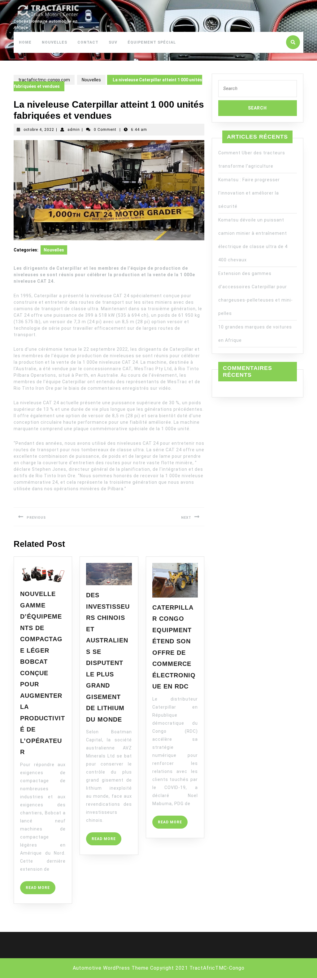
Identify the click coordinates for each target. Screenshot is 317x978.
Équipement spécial (152, 42)
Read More (40, 889)
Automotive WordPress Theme (111, 968)
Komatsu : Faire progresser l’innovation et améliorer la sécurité (249, 193)
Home (25, 42)
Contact (87, 42)
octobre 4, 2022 (39, 129)
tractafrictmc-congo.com (44, 79)
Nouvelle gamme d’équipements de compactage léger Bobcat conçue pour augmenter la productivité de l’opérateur (42, 672)
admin (73, 129)
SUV (113, 42)
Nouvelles (54, 42)
